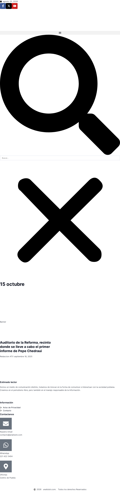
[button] (60, 33)
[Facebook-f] (3, 6)
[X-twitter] (9, 6)
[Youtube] (15, 6)
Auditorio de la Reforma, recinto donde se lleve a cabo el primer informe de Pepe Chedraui (25, 346)
